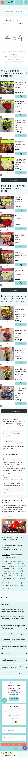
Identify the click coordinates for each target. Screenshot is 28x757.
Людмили (20, 566)
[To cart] (21, 96)
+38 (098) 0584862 (15, 692)
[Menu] (2, 2)
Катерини (22, 578)
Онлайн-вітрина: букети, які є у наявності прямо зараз (14, 73)
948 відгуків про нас (10, 755)
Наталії (19, 561)
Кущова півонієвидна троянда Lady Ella (20, 253)
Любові (19, 571)
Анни (18, 583)
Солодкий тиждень (7, 557)
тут (14, 466)
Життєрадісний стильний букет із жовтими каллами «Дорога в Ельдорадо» (20, 371)
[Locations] (16, 2)
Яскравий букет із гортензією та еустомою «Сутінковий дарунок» (20, 392)
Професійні (13, 554)
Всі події (5, 588)
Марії (19, 564)
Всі (14, 557)
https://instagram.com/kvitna (10, 715)
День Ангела (5, 554)
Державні (20, 554)
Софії (18, 568)
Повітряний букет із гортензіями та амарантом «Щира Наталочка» (20, 124)
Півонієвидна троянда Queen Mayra (20, 235)
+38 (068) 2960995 (15, 691)
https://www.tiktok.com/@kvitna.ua (13, 715)
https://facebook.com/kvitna (17, 715)
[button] (14, 526)
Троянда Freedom (20, 216)
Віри (18, 576)
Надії (18, 573)
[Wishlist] (7, 96)
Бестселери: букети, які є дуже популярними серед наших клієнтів (13, 298)
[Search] (3, 11)
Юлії (19, 585)
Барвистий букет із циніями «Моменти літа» (20, 142)
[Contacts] (21, 2)
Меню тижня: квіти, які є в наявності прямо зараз (14, 188)
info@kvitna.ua (14, 718)
